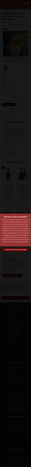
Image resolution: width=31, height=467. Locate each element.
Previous (2, 465)
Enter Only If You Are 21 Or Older (15, 249)
